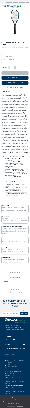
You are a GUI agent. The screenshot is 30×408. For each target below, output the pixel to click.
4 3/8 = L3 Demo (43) (8, 60)
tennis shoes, (15, 331)
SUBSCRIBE (24, 314)
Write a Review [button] (16, 277)
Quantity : (5, 67)
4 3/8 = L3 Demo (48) (8, 63)
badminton (14, 333)
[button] (3, 8)
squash (20, 333)
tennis (8, 331)
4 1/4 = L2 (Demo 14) (8, 57)
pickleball (7, 333)
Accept (20, 406)
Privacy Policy (11, 406)
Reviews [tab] (6, 281)
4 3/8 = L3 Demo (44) (8, 53)
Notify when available (15, 83)
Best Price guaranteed (16, 87)
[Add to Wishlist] (26, 116)
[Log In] (25, 6)
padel (9, 336)
